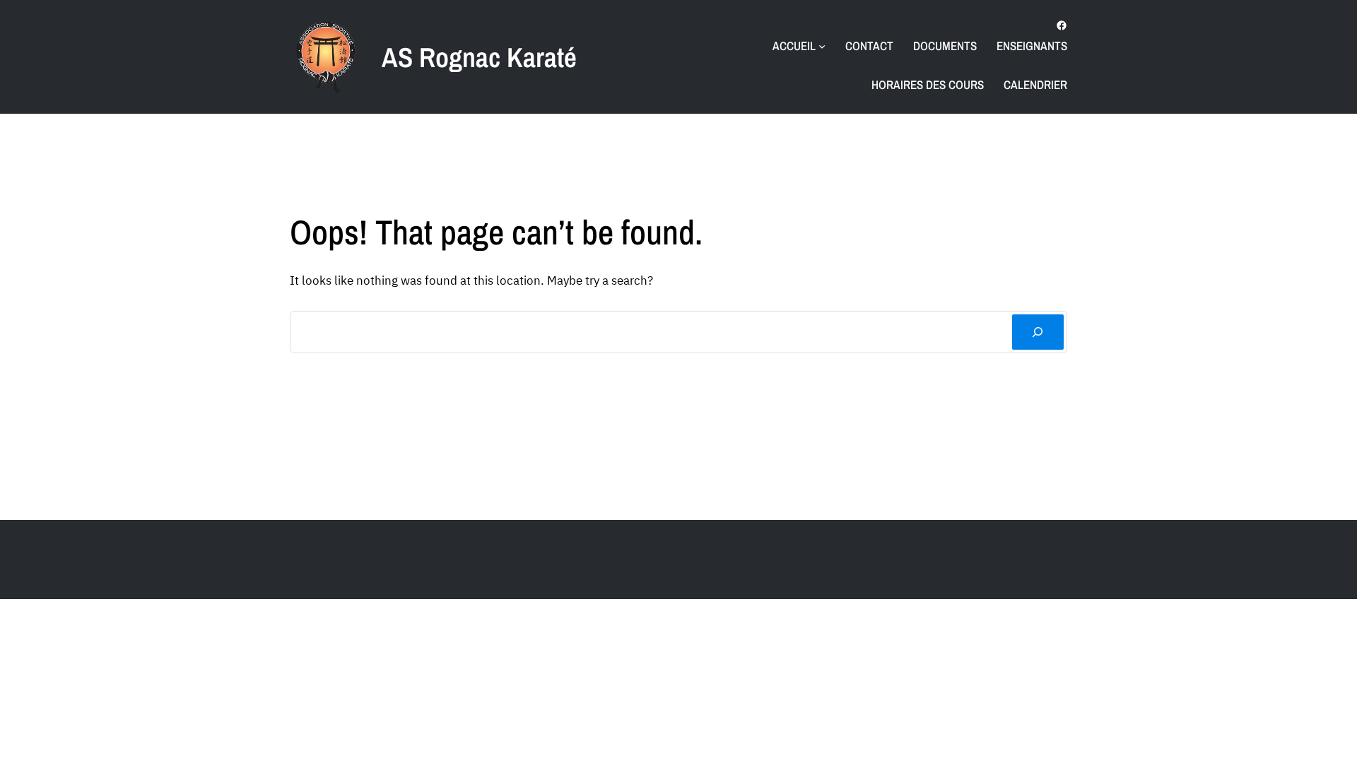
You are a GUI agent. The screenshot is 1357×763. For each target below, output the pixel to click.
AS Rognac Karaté (479, 57)
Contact (869, 45)
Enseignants (1032, 45)
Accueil (794, 45)
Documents (945, 45)
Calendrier (1035, 84)
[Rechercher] (1038, 332)
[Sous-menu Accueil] (822, 45)
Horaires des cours (927, 84)
